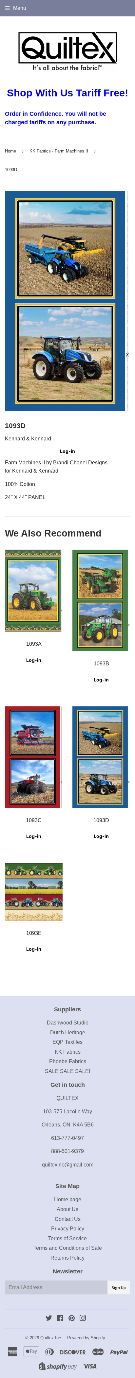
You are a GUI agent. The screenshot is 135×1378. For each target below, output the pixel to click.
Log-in (67, 451)
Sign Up (119, 1287)
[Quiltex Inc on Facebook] (60, 1319)
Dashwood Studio (67, 1022)
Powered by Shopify (86, 1337)
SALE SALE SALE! (67, 1071)
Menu (19, 8)
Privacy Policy (67, 1228)
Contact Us (68, 1219)
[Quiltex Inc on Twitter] (49, 1319)
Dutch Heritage (67, 1032)
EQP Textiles (67, 1042)
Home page (67, 1199)
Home (10, 151)
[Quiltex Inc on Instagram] (83, 1319)
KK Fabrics (68, 1052)
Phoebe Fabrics (67, 1061)
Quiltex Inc (50, 1337)
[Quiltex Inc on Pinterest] (71, 1319)
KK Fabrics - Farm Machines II (58, 151)
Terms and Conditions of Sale (67, 1248)
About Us (67, 1209)
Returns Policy (67, 1258)
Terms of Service (67, 1238)
